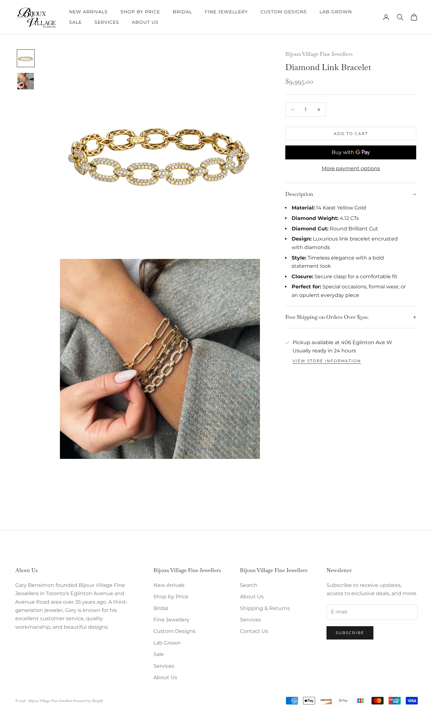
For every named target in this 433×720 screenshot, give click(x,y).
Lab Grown (336, 12)
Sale (75, 22)
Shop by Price (140, 12)
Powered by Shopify (88, 700)
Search (248, 585)
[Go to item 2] (26, 81)
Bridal (182, 12)
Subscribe (350, 632)
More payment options (351, 168)
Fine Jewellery (226, 12)
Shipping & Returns (265, 608)
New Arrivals (88, 12)
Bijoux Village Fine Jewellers (319, 53)
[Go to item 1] (26, 58)
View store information (327, 360)
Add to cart (351, 133)
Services (106, 22)
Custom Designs (284, 12)
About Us (145, 22)
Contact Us (254, 631)
